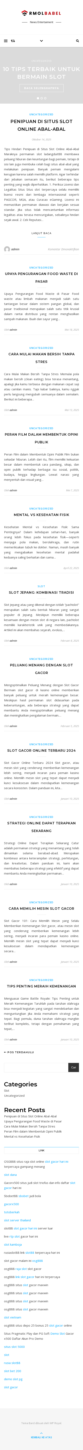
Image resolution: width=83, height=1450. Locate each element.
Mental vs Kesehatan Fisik (41, 515)
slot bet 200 (12, 1371)
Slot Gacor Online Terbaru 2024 (41, 751)
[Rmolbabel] (41, 13)
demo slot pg (13, 1379)
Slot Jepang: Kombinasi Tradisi (41, 592)
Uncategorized (41, 60)
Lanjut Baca (42, 233)
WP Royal (55, 1423)
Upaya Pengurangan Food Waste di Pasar (33, 1121)
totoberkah (12, 1212)
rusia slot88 (12, 1363)
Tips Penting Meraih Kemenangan (41, 986)
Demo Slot (57, 1333)
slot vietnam (12, 1317)
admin (15, 249)
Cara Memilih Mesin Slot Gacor (41, 909)
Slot (41, 586)
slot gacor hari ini (56, 1161)
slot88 (29, 1252)
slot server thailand (17, 1220)
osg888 (37, 1261)
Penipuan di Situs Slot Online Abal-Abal (30, 1116)
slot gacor (56, 1325)
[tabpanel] (41, 75)
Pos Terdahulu (20, 1052)
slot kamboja (13, 1244)
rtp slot (14, 1236)
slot (25, 1285)
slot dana (10, 1175)
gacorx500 (11, 1204)
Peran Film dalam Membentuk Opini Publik (33, 1131)
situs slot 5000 (14, 1347)
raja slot (21, 1269)
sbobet (24, 1196)
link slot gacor (25, 1277)
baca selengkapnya (41, 88)
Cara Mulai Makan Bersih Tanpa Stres (29, 1126)
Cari (73, 1067)
